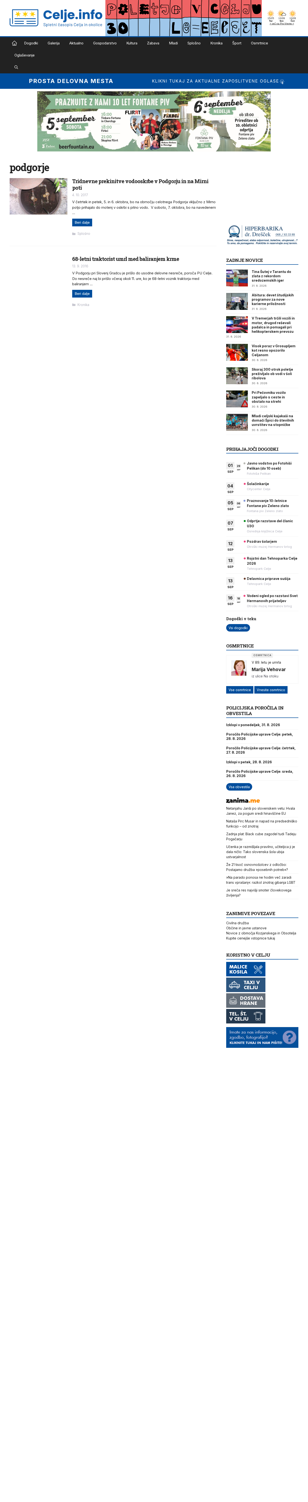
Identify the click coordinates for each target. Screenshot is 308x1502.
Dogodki (31, 43)
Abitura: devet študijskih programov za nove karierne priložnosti (273, 299)
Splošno (194, 43)
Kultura (131, 43)
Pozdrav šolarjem (262, 541)
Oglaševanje (24, 55)
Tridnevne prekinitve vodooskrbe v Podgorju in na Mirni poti (140, 184)
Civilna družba (237, 923)
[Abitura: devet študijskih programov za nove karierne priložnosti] (237, 301)
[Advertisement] (262, 191)
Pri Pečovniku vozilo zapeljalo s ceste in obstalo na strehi (269, 396)
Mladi (173, 43)
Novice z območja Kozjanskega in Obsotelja (261, 933)
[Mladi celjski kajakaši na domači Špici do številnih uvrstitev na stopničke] (237, 422)
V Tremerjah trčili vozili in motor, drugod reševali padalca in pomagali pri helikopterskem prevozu (273, 325)
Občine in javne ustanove (246, 928)
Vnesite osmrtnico (271, 690)
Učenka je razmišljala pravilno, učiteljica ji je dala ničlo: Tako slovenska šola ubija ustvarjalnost (260, 852)
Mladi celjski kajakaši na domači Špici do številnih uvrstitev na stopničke (273, 420)
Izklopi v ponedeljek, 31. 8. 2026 (253, 725)
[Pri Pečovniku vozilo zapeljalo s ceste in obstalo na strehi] (237, 398)
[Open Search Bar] (16, 67)
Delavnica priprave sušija (268, 579)
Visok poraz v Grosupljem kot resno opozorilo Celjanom (273, 350)
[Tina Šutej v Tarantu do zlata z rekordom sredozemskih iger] (237, 278)
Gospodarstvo (105, 43)
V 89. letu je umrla (266, 662)
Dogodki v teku (241, 618)
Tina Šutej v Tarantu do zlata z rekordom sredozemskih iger (271, 276)
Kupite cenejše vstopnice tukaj (250, 938)
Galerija (54, 43)
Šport (236, 43)
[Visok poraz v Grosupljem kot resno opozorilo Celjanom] (237, 352)
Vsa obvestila (239, 787)
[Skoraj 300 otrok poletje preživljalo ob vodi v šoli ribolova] (237, 375)
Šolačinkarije (258, 484)
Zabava (153, 43)
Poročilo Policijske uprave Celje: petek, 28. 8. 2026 (259, 736)
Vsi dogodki (238, 628)
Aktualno (76, 43)
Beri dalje (82, 222)
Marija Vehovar (269, 669)
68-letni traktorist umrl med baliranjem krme (125, 258)
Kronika (216, 43)
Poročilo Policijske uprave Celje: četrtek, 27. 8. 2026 (261, 750)
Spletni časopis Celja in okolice (14, 43)
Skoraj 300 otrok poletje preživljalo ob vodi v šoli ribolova (272, 373)
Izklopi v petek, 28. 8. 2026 (249, 762)
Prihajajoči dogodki (252, 449)
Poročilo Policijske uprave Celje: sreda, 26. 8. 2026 (259, 773)
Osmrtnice (259, 43)
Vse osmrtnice (240, 690)
